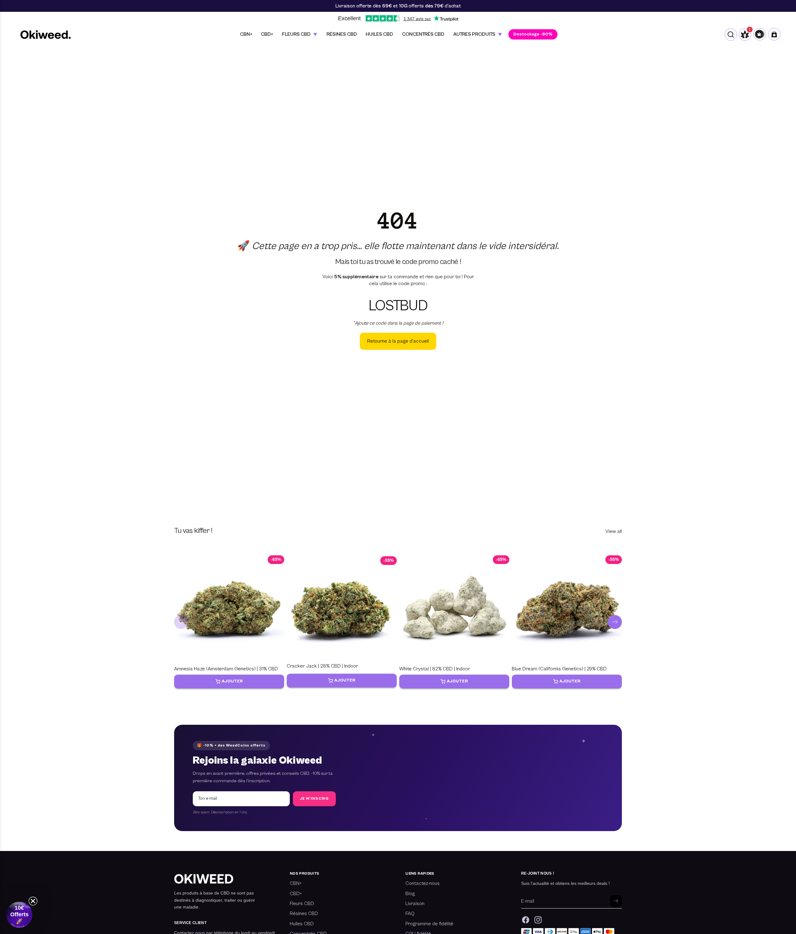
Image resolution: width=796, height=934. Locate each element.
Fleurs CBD (302, 903)
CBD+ (296, 893)
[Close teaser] (33, 901)
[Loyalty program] (759, 34)
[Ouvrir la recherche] (731, 34)
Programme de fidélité (429, 924)
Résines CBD (304, 913)
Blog (410, 893)
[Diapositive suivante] (615, 622)
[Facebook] (525, 919)
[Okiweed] (45, 34)
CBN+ (296, 883)
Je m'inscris (314, 798)
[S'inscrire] (616, 901)
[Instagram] (538, 919)
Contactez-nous (422, 883)
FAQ (409, 913)
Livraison (414, 903)
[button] (19, 915)
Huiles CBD (302, 924)
